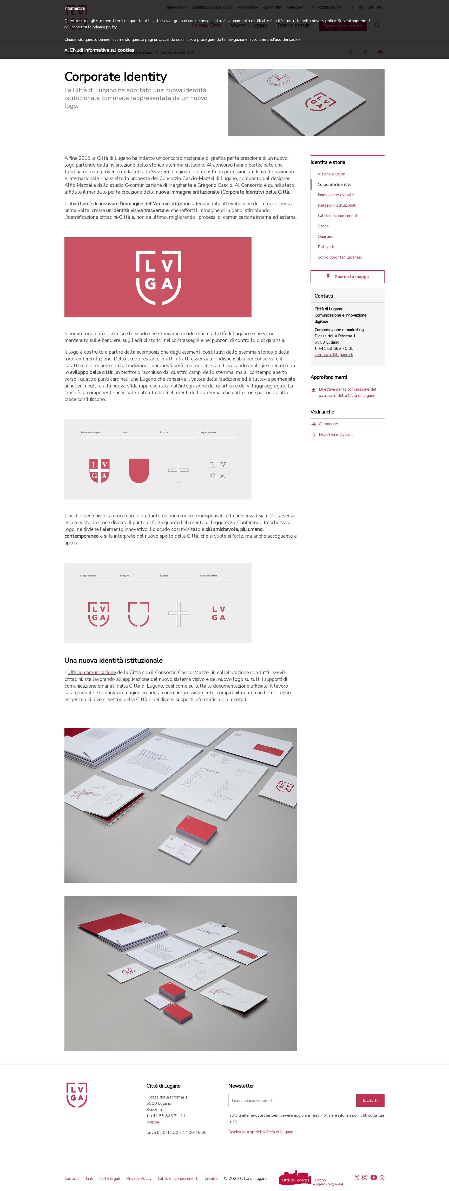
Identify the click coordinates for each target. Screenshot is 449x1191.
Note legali (109, 1178)
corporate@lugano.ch (334, 355)
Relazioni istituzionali (337, 205)
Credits (211, 1178)
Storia (323, 226)
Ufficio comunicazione (92, 672)
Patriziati (326, 247)
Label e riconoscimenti (338, 216)
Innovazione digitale (336, 195)
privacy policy (104, 27)
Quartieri (325, 236)
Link (89, 1178)
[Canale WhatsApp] (382, 1177)
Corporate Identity (334, 184)
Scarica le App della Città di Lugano (260, 1132)
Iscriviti (370, 1100)
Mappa (153, 1122)
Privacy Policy (138, 1178)
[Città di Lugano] (76, 1106)
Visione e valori (331, 174)
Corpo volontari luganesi (340, 257)
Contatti (72, 1178)
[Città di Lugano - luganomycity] (356, 1177)
